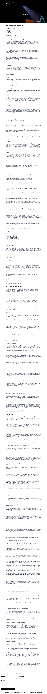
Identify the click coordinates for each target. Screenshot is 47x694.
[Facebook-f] (2, 676)
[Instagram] (4, 676)
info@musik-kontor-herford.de (11, 35)
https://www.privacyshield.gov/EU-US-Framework (19, 669)
